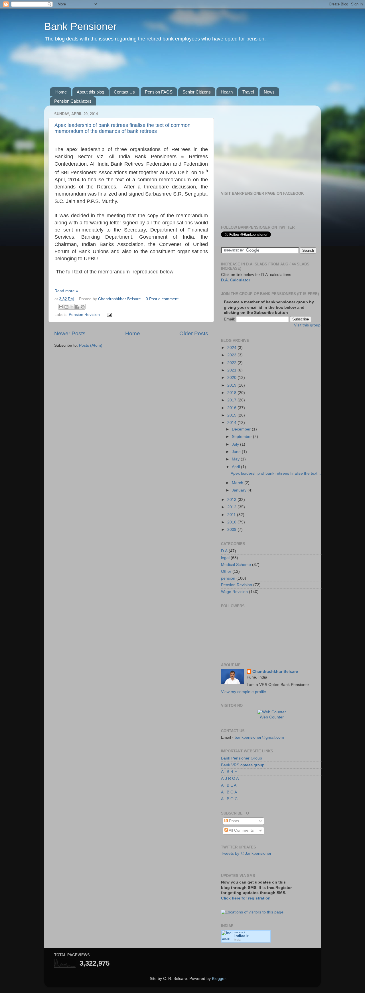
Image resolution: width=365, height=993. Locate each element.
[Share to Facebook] (77, 307)
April (236, 467)
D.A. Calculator (235, 280)
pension (228, 578)
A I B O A (229, 792)
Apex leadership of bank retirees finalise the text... (276, 473)
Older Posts (193, 333)
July (236, 444)
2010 (232, 522)
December (242, 429)
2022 (232, 363)
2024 (232, 348)
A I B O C (229, 799)
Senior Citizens (196, 92)
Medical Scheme (236, 565)
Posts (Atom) (90, 345)
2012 (232, 507)
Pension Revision (84, 314)
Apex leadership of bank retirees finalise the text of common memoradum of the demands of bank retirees (122, 128)
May (236, 459)
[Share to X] (72, 307)
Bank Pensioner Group (241, 758)
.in (241, 936)
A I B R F (229, 771)
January (240, 490)
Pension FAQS (159, 92)
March (238, 483)
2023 (232, 355)
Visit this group (307, 325)
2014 (232, 423)
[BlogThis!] (66, 307)
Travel (248, 92)
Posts (233, 821)
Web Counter (272, 717)
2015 (232, 415)
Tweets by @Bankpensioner (246, 853)
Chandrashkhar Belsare (120, 299)
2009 (232, 529)
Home (61, 92)
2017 (232, 400)
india (237, 939)
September (242, 436)
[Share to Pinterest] (83, 307)
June (237, 452)
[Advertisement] (156, 71)
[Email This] (61, 307)
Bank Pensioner (80, 26)
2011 (232, 515)
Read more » (66, 291)
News (269, 92)
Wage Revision (234, 592)
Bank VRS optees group (242, 765)
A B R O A (230, 778)
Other (226, 571)
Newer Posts (70, 333)
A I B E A (228, 785)
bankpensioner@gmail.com (259, 737)
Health (227, 92)
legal (225, 558)
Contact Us (124, 92)
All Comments (241, 830)
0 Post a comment (162, 299)
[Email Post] (108, 314)
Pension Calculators (73, 101)
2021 (232, 370)
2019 (232, 385)
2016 (232, 408)
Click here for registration (246, 898)
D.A (224, 551)
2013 (232, 499)
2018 (232, 393)
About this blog (90, 92)
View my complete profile (243, 692)
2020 (232, 377)
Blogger (219, 978)
